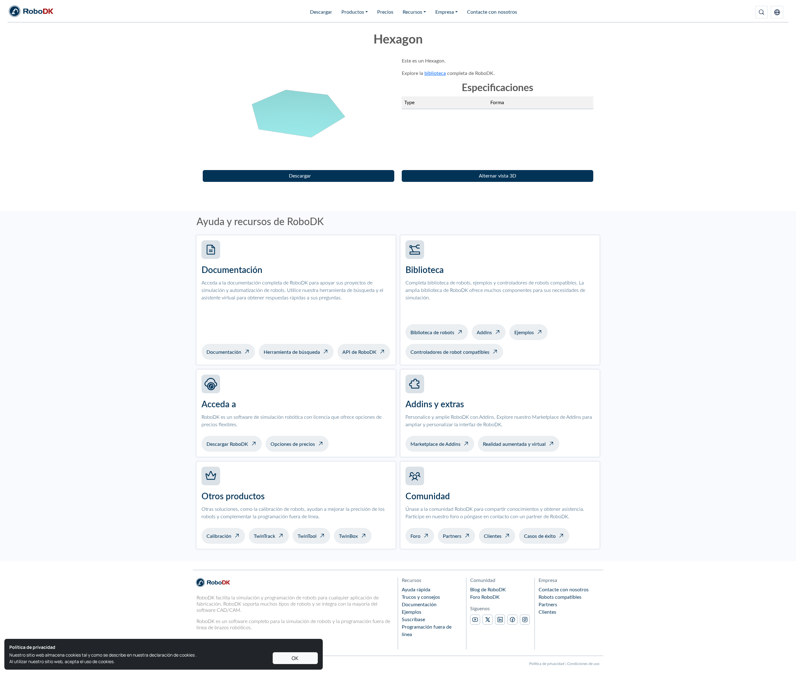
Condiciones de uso (583, 664)
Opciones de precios (293, 444)
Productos (352, 12)
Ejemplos (524, 332)
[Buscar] (761, 12)
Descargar (321, 12)
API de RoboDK (359, 352)
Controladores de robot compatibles (449, 352)
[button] (777, 12)
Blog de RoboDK (488, 589)
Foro (415, 536)
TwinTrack (264, 536)
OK (295, 658)
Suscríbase (413, 619)
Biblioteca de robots (432, 332)
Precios (385, 12)
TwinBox (348, 536)
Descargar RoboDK (227, 444)
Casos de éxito (540, 536)
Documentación (223, 352)
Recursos (412, 12)
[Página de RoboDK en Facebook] (512, 620)
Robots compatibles (560, 597)
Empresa (444, 12)
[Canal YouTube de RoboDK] (475, 620)
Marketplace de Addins (435, 444)
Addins (484, 332)
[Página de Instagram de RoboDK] (525, 620)
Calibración (218, 536)
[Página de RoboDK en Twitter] (488, 620)
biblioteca (435, 73)
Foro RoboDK (485, 597)
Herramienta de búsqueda (292, 352)
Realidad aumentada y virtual (514, 444)
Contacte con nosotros (492, 12)
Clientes (493, 536)
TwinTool (307, 536)
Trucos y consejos (421, 597)
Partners (452, 536)
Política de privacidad (546, 664)
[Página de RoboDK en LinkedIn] (500, 620)
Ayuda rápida (416, 589)
